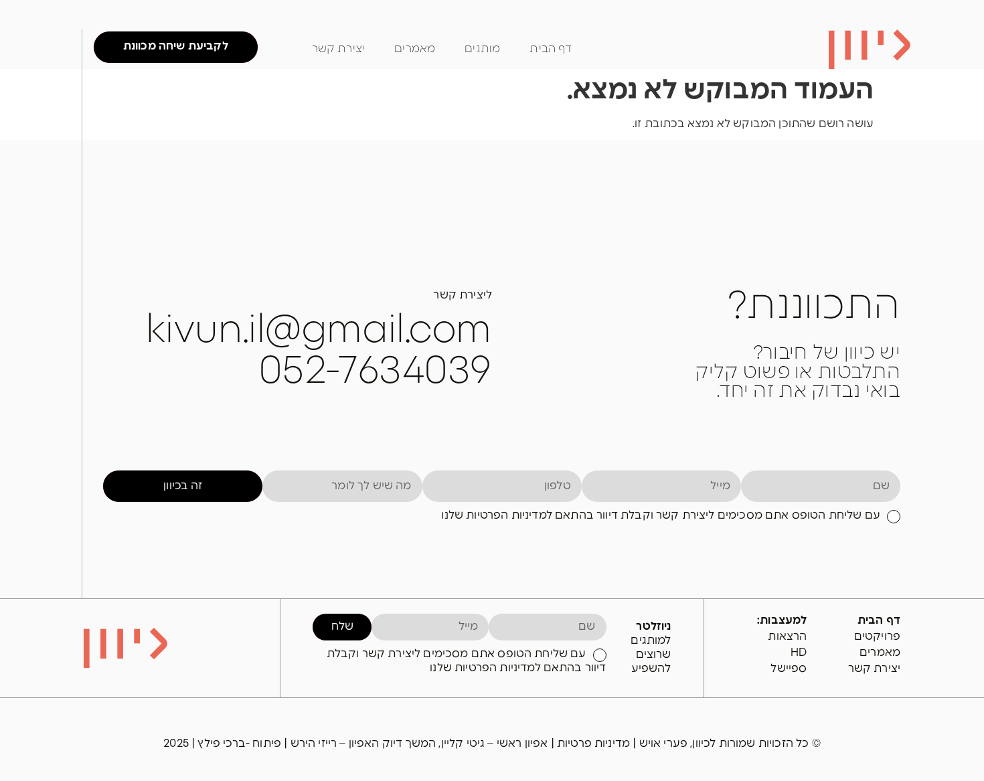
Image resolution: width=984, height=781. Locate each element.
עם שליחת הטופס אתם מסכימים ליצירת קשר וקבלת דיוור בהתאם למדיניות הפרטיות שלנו (660, 515)
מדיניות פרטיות (595, 743)
